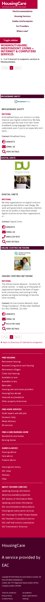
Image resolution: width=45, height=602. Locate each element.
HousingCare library (11, 467)
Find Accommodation (22, 11)
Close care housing (11, 373)
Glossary (6, 475)
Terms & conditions (9, 593)
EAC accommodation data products (18, 507)
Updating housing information (16, 491)
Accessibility (27, 593)
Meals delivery (9, 421)
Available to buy (9, 381)
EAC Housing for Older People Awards (19, 515)
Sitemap (25, 599)
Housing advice (9, 452)
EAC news (6, 471)
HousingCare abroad (11, 393)
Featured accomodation (13, 397)
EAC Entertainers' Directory (15, 526)
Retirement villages (11, 369)
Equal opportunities (29, 596)
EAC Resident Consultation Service (18, 519)
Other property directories (14, 401)
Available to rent (10, 377)
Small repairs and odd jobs (14, 413)
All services (7, 425)
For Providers (22, 26)
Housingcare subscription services (18, 511)
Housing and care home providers (17, 389)
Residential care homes (13, 436)
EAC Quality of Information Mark (17, 499)
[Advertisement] (22, 83)
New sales (6, 385)
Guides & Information (22, 21)
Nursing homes (9, 440)
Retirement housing (11, 361)
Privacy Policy (7, 596)
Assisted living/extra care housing (18, 365)
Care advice (7, 456)
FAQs (4, 479)
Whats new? (22, 31)
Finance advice (9, 460)
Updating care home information (17, 503)
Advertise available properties (16, 495)
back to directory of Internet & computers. (22, 342)
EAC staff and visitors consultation (18, 523)
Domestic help (9, 417)
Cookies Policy (7, 599)
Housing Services (22, 16)
